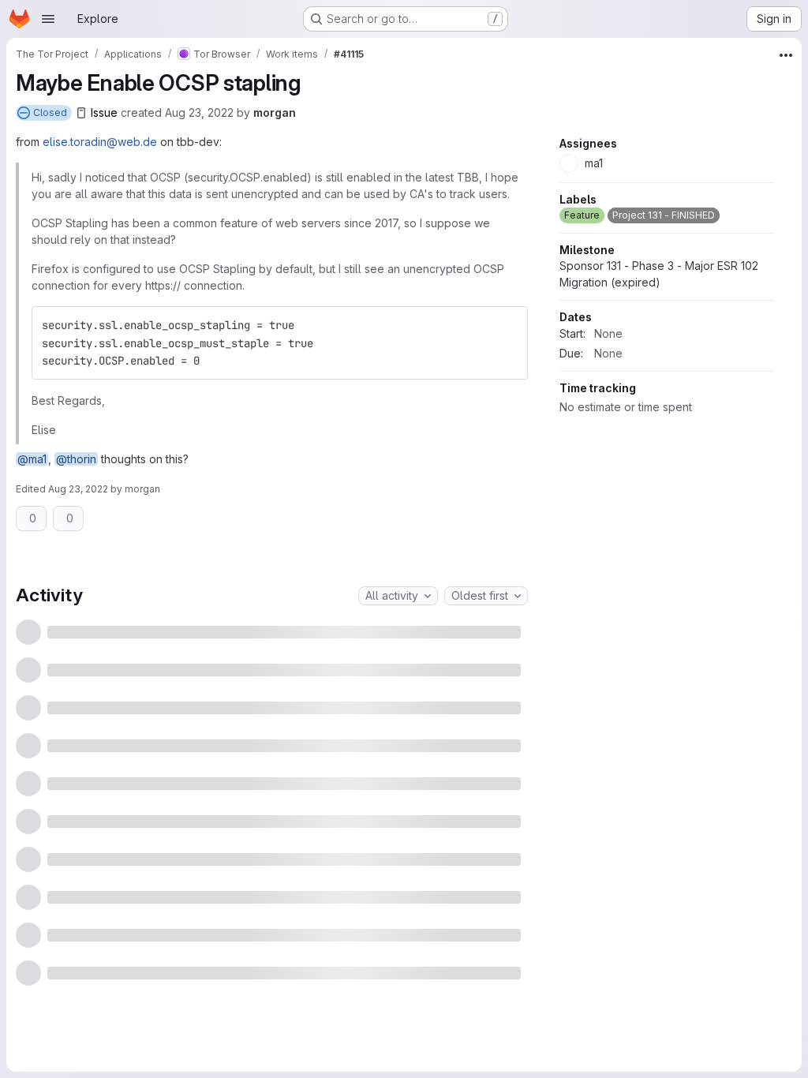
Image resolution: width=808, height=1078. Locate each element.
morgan (274, 112)
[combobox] (398, 759)
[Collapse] (511, 582)
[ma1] (408, 640)
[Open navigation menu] (48, 19)
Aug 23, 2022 (199, 112)
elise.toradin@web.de (100, 141)
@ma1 (32, 459)
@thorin (76, 459)
